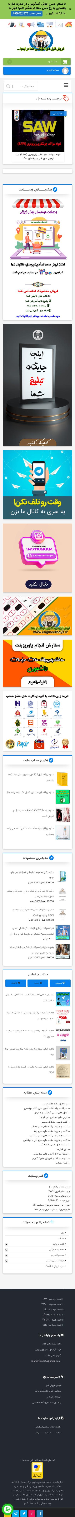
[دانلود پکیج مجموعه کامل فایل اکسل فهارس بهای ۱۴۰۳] (63, 876)
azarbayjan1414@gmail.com (46, 1361)
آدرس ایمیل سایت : (52, 1355)
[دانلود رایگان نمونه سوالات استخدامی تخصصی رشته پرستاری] (63, 832)
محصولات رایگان (56, 1250)
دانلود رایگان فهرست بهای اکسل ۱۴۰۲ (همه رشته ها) (30, 792)
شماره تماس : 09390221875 (27, 13)
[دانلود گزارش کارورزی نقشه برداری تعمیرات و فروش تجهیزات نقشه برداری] (63, 895)
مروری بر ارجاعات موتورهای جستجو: (53, 1205)
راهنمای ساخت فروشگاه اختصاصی (46, 1402)
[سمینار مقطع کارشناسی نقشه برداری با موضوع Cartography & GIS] (63, 914)
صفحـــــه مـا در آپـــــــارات (48, 1432)
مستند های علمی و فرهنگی (53, 1145)
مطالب (61, 1238)
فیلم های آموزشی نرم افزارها (53, 1117)
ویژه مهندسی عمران (55, 1261)
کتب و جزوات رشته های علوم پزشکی (48, 1136)
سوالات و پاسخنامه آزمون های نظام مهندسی (45, 1108)
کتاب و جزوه (58, 1244)
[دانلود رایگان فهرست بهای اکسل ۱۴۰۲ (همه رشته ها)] (63, 797)
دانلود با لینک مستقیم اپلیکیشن (48, 1427)
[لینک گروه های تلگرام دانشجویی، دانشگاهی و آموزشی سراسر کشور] (63, 999)
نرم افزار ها (62, 1149)
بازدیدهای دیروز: (62, 1196)
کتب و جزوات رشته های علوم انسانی (49, 1127)
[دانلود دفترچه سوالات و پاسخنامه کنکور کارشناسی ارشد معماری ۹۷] (63, 1035)
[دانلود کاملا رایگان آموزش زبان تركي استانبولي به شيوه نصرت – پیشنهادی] (63, 1017)
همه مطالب (61, 1163)
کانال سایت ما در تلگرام (51, 1344)
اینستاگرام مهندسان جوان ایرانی (48, 1349)
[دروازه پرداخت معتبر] (37, 1478)
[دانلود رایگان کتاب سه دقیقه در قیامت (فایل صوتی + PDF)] (63, 1071)
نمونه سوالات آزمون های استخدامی (49, 1154)
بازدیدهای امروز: (62, 1191)
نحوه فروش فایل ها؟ (55, 1266)
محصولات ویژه (57, 1255)
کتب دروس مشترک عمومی (54, 1122)
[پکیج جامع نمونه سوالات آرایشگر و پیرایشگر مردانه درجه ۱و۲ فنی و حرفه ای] (63, 951)
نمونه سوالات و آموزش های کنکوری (49, 1158)
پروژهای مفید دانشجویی (54, 1104)
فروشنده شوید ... (54, 1397)
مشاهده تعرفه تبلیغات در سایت (48, 1391)
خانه (62, 1233)
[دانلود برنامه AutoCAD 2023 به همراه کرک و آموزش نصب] (63, 815)
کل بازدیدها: (64, 1201)
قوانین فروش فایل (53, 1385)
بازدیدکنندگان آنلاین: (60, 1187)
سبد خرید (33, 61)
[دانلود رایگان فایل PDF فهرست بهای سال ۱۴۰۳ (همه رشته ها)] (63, 779)
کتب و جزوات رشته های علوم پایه (50, 1131)
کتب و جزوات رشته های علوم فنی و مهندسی (45, 1140)
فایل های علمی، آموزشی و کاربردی (50, 1113)
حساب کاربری (53, 70)
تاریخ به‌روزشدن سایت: (59, 1210)
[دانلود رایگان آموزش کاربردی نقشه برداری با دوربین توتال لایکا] (63, 1053)
